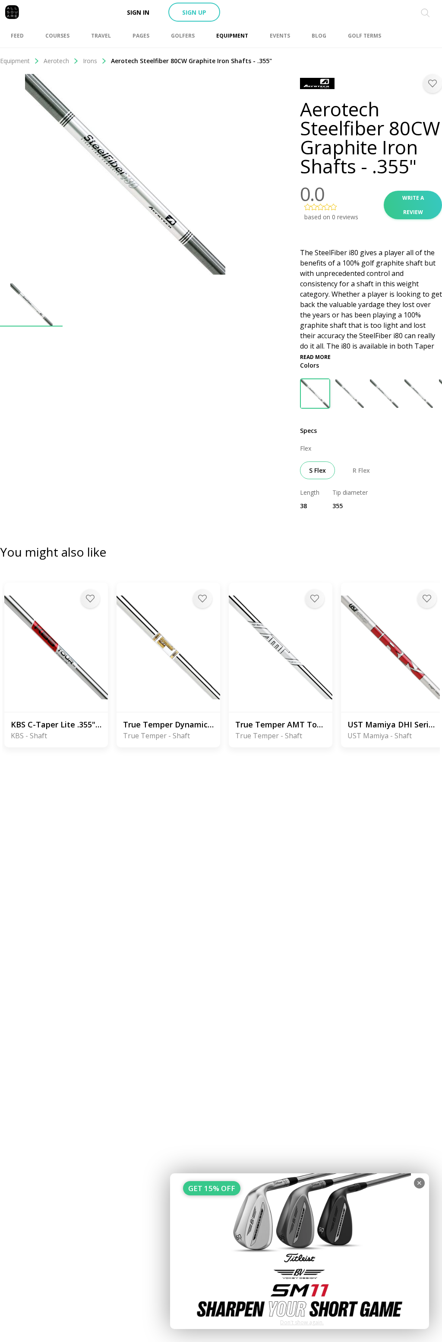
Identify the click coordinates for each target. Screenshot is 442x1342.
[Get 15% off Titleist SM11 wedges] (299, 1251)
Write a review (413, 205)
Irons (90, 61)
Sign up (194, 12)
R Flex (361, 470)
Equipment (15, 61)
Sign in (138, 12)
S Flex (317, 470)
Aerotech (56, 61)
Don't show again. (302, 1322)
